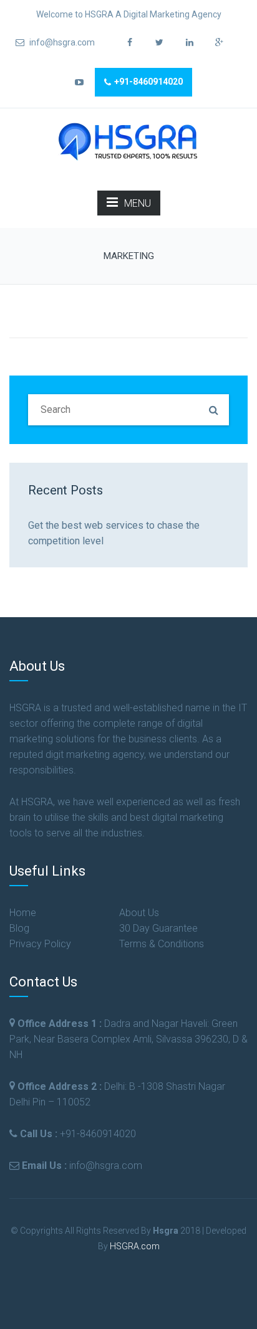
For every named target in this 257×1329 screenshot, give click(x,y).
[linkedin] (189, 43)
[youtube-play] (79, 83)
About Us (139, 913)
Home (22, 913)
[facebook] (129, 43)
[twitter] (159, 43)
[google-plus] (219, 43)
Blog (19, 928)
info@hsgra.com (61, 42)
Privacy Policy (40, 944)
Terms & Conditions (161, 944)
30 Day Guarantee (158, 928)
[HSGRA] (128, 140)
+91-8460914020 (148, 82)
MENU (137, 203)
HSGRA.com (135, 1246)
